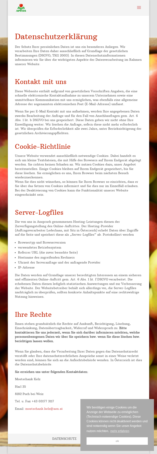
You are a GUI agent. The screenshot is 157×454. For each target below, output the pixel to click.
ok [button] (117, 440)
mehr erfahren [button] (119, 431)
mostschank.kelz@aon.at (44, 409)
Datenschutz (64, 439)
